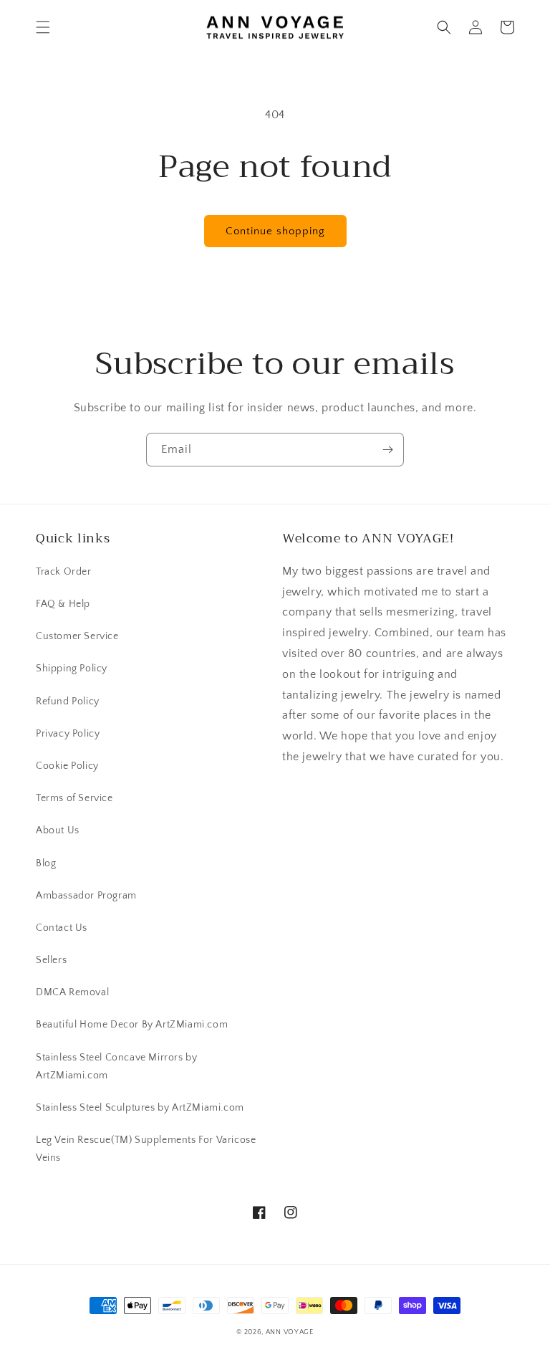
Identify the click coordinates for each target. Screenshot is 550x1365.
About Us (57, 830)
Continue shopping (275, 231)
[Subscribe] (387, 449)
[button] (43, 27)
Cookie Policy (67, 766)
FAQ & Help (63, 604)
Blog (46, 863)
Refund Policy (68, 701)
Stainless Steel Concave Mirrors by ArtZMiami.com (116, 1066)
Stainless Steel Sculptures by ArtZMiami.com (140, 1107)
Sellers (51, 960)
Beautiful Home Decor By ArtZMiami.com (132, 1024)
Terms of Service (74, 798)
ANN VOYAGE (290, 1332)
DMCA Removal (72, 992)
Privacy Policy (68, 733)
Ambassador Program (86, 895)
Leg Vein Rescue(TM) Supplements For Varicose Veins (146, 1149)
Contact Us (61, 928)
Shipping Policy (71, 668)
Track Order (64, 572)
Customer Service (77, 636)
